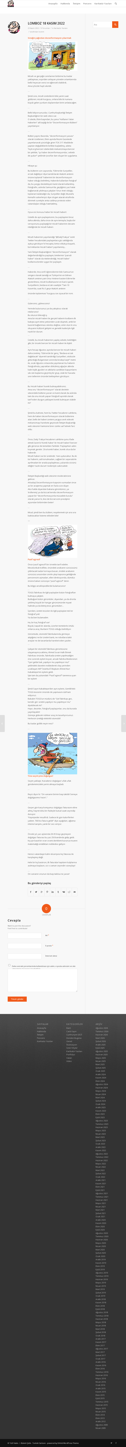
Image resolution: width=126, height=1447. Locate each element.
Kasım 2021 (101, 1183)
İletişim (76, 3)
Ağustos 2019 (102, 1272)
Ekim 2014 (100, 1414)
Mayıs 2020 (101, 1243)
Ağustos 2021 (102, 1193)
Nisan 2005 (101, 1428)
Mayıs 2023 (101, 1130)
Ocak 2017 (100, 1358)
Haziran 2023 (102, 1127)
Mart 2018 (100, 1329)
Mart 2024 (100, 1097)
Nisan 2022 (101, 1166)
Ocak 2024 (100, 1104)
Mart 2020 (100, 1249)
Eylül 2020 (100, 1229)
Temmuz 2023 (102, 1124)
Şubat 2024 (101, 1100)
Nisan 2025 (101, 1061)
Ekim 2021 (100, 1186)
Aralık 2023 (101, 1107)
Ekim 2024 (100, 1081)
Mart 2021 (100, 1209)
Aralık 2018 (101, 1299)
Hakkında (65, 3)
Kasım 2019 (101, 1262)
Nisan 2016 (101, 1381)
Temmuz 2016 (102, 1372)
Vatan (69, 1058)
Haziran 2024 (102, 1087)
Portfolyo (70, 1054)
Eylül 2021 (100, 1190)
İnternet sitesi (51, 956)
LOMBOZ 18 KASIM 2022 (46, 23)
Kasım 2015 (101, 1391)
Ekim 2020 (100, 1226)
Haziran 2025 (102, 1054)
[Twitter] (111, 1443)
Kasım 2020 (101, 1223)
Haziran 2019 (102, 1279)
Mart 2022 (100, 1170)
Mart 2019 (100, 1289)
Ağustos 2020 (102, 1233)
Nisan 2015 (101, 1411)
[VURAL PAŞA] (123, 723)
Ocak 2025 (100, 1071)
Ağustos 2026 (102, 1028)
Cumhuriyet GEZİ (74, 1034)
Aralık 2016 (101, 1362)
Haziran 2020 (102, 1239)
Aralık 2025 (101, 1044)
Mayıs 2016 (101, 1378)
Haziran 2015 (102, 1405)
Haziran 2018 (102, 1319)
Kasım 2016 (101, 1365)
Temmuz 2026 (102, 1031)
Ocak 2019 (100, 1295)
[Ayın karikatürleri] (2, 723)
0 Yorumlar (45, 28)
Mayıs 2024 (101, 1090)
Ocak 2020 (100, 1256)
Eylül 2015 (100, 1398)
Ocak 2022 (100, 1176)
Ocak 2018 (100, 1335)
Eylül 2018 (100, 1309)
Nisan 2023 (101, 1133)
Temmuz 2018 (102, 1315)
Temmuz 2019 (102, 1276)
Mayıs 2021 (101, 1203)
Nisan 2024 (101, 1094)
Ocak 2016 (100, 1385)
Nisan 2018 (101, 1325)
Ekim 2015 (100, 1395)
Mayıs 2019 (101, 1282)
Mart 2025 (100, 1064)
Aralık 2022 (101, 1147)
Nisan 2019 (101, 1286)
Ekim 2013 (100, 1418)
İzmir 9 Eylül (71, 1047)
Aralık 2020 (101, 1219)
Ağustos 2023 (102, 1120)
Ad (47, 935)
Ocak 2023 (100, 1143)
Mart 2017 (100, 1352)
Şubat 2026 (101, 1041)
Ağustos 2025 (102, 1051)
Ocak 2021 (100, 1216)
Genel (69, 1041)
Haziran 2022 (102, 1160)
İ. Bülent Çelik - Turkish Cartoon (33, 1443)
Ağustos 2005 (102, 1424)
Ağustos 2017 (102, 1348)
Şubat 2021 (101, 1213)
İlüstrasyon (71, 1044)
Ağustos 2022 (102, 1153)
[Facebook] (116, 1443)
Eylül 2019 (100, 1269)
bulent (41, 32)
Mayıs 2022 (101, 1163)
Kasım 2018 (101, 1302)
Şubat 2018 (101, 1332)
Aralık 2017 (101, 1338)
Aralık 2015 (101, 1388)
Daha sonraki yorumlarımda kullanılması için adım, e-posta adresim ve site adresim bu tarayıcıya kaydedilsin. (43, 967)
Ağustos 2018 (102, 1312)
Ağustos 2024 (102, 1084)
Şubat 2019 (101, 1292)
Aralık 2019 (101, 1259)
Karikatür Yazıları (103, 3)
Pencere (87, 3)
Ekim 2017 (100, 1345)
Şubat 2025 (101, 1067)
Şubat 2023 (101, 1140)
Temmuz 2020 (102, 1236)
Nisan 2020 (101, 1246)
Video (69, 1061)
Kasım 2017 (101, 1342)
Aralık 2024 (101, 1074)
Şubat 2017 (101, 1355)
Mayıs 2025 (101, 1058)
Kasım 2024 (101, 1077)
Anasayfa (52, 3)
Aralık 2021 (101, 1180)
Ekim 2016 (100, 1368)
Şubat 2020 (101, 1252)
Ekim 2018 (100, 1305)
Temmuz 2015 (102, 1401)
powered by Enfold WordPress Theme (63, 1443)
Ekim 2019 (100, 1266)
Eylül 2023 (100, 1117)
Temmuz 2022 (102, 1157)
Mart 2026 (100, 1038)
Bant (68, 1028)
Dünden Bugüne (74, 1038)
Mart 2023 (100, 1137)
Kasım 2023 (101, 1110)
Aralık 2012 (101, 1421)
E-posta (49, 945)
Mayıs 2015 (101, 1408)
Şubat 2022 (101, 1173)
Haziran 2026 (102, 1034)
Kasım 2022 (101, 1150)
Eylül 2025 (100, 1047)
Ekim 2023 (100, 1114)
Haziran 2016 (102, 1375)
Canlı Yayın (71, 1031)
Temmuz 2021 (102, 1196)
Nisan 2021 (101, 1206)
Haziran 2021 (102, 1200)
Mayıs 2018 (101, 1322)
